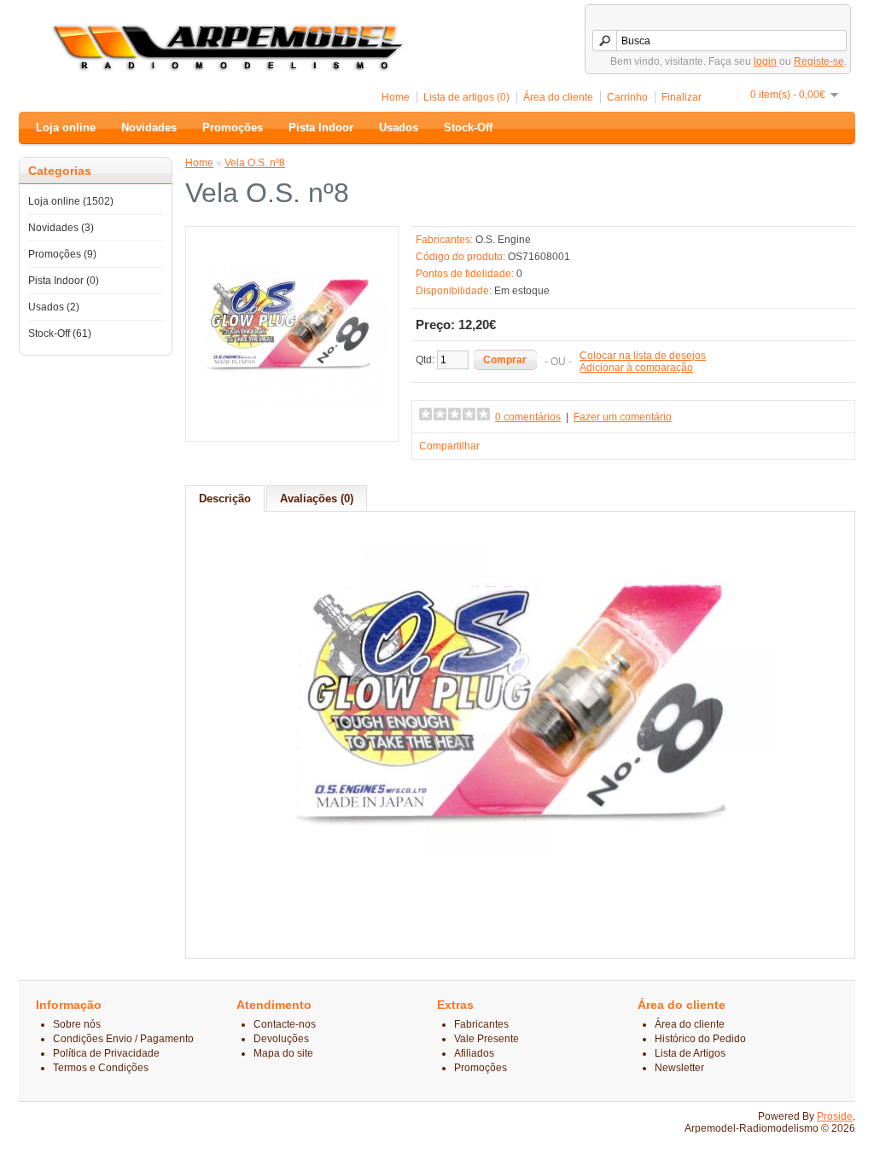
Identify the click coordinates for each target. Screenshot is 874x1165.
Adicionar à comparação (636, 368)
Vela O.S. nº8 (254, 163)
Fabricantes (481, 1024)
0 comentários (528, 417)
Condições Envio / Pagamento (123, 1039)
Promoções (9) (62, 254)
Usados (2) (53, 307)
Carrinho (627, 97)
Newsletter (679, 1068)
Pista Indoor (320, 127)
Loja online (66, 127)
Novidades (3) (61, 228)
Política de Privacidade (106, 1053)
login (765, 61)
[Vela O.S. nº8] (292, 426)
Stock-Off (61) (59, 333)
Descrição (225, 498)
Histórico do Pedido (700, 1039)
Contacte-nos (284, 1024)
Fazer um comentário (623, 417)
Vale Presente (486, 1039)
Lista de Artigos (690, 1053)
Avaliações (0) (316, 498)
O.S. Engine (503, 240)
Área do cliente (558, 97)
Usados (398, 127)
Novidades (149, 127)
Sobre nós (77, 1024)
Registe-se (819, 61)
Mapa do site (283, 1053)
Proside (835, 1116)
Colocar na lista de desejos (643, 356)
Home (396, 97)
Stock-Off (468, 127)
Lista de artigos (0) (466, 97)
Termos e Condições (101, 1068)
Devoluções (281, 1039)
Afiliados (474, 1053)
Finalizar (681, 97)
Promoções (232, 127)
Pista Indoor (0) (63, 281)
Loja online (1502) (71, 201)
